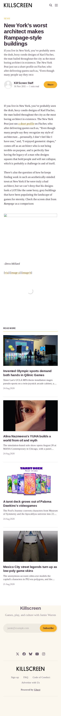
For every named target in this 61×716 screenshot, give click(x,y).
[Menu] (56, 5)
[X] (17, 654)
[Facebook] (24, 654)
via (6, 272)
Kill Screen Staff (23, 83)
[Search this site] (50, 5)
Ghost (37, 689)
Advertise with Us (30, 682)
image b (26, 272)
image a (15, 272)
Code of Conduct (41, 677)
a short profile (26, 123)
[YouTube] (37, 654)
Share (50, 84)
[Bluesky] (30, 654)
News (7, 18)
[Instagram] (43, 654)
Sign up (15, 677)
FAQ (25, 677)
